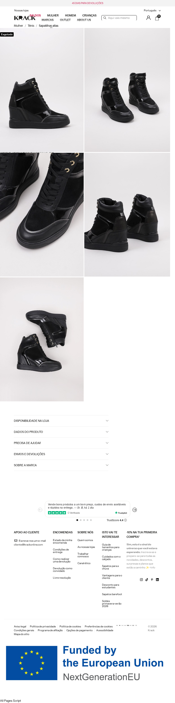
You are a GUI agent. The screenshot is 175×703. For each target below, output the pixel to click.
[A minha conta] (148, 18)
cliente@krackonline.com (28, 544)
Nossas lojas (21, 10)
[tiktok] (146, 579)
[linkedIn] (157, 579)
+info (152, 567)
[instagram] (141, 579)
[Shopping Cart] (157, 18)
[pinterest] (152, 579)
